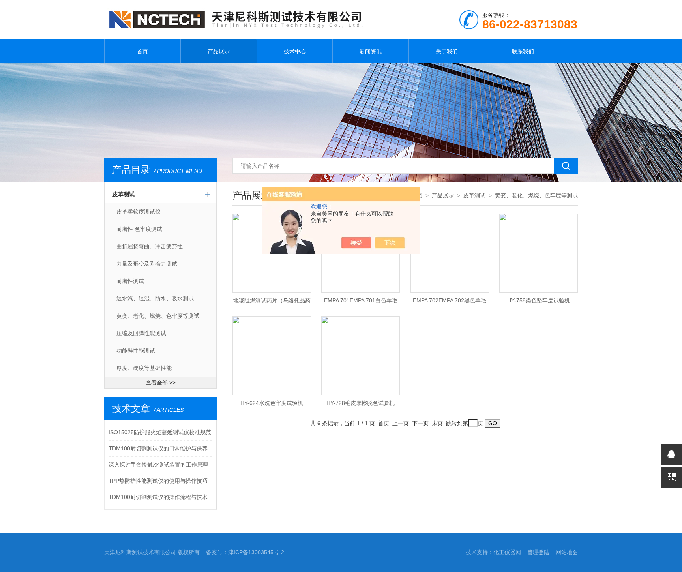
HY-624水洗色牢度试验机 (271, 403)
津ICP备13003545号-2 (256, 552)
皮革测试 (123, 194)
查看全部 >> (161, 382)
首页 (142, 51)
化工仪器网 (507, 552)
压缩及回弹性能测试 (141, 333)
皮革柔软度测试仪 (138, 211)
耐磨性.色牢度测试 (139, 229)
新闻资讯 (371, 51)
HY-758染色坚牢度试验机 (538, 300)
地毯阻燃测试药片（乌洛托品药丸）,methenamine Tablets (272, 302)
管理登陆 (538, 552)
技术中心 (295, 51)
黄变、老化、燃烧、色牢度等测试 (157, 316)
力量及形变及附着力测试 (146, 264)
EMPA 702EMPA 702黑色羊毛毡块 (449, 302)
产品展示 (219, 51)
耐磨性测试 (130, 281)
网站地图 (567, 552)
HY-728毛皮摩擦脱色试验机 (360, 403)
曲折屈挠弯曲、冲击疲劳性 (149, 246)
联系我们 (523, 51)
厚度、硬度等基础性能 (144, 368)
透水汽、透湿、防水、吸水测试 (155, 298)
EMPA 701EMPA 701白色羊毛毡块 (360, 302)
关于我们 (447, 51)
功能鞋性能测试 (135, 350)
